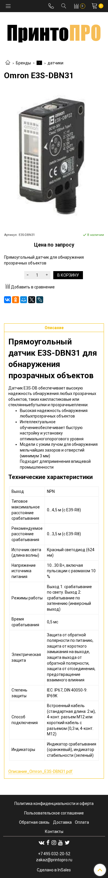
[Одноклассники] (15, 299)
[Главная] (7, 63)
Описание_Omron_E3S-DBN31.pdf (40, 771)
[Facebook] (48, 842)
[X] (31, 299)
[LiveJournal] (39, 299)
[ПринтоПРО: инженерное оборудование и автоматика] (54, 31)
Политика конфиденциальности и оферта (54, 803)
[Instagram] (54, 842)
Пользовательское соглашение (54, 813)
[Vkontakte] (41, 842)
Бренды (23, 63)
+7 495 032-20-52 (54, 853)
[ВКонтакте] (7, 299)
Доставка (62, 822)
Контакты (54, 831)
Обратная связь (34, 822)
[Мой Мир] (23, 299)
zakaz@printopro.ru (54, 860)
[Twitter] (67, 842)
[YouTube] (60, 842)
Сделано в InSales (54, 870)
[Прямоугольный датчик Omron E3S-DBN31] (54, 156)
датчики (55, 63)
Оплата (82, 822)
